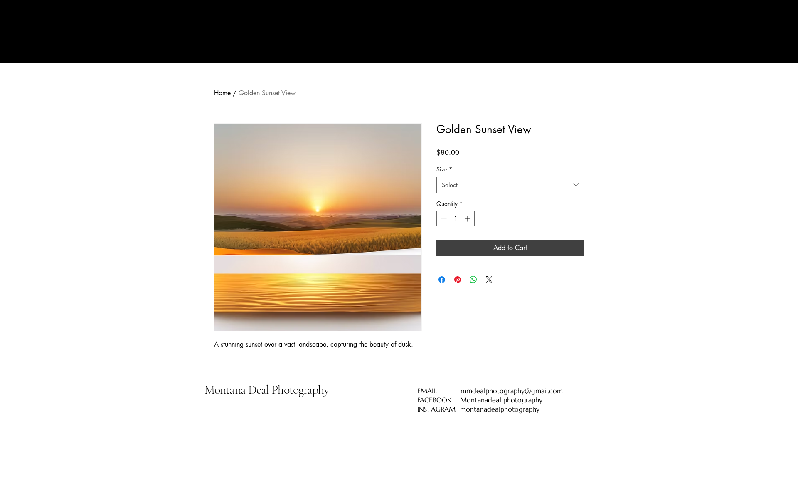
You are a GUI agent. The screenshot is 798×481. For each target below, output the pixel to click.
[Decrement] (443, 218)
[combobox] (510, 185)
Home (222, 93)
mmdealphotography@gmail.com (512, 391)
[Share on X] (489, 280)
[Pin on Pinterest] (458, 280)
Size (444, 169)
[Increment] (468, 218)
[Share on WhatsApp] (473, 280)
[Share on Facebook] (442, 280)
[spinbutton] (455, 218)
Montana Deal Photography (266, 389)
